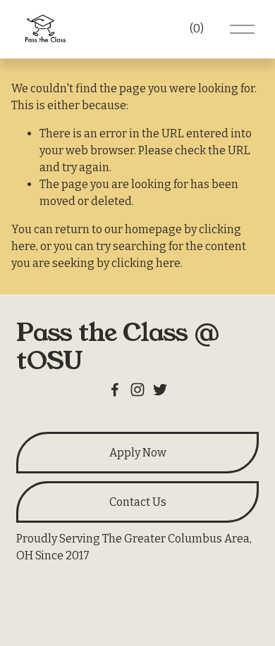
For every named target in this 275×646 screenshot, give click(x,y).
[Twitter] (160, 390)
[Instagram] (137, 390)
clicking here (146, 263)
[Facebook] (115, 390)
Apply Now (137, 452)
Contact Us (137, 502)
